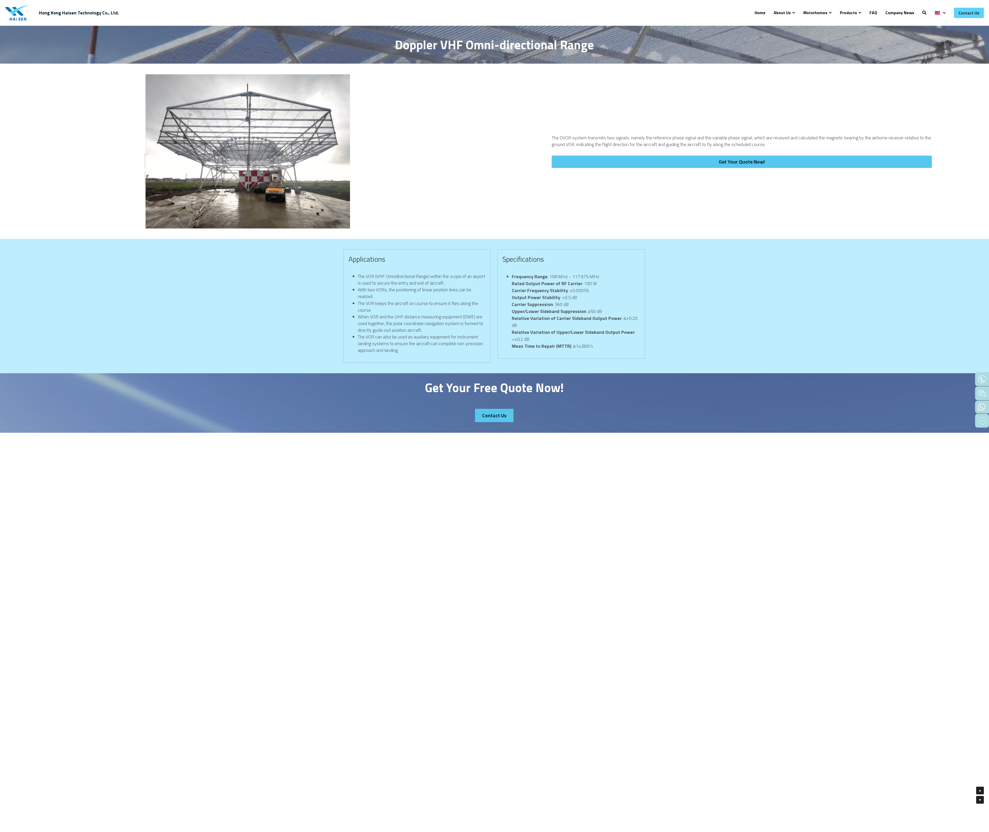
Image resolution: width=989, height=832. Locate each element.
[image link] (18, 12)
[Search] (924, 13)
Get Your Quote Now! (742, 162)
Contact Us (969, 13)
